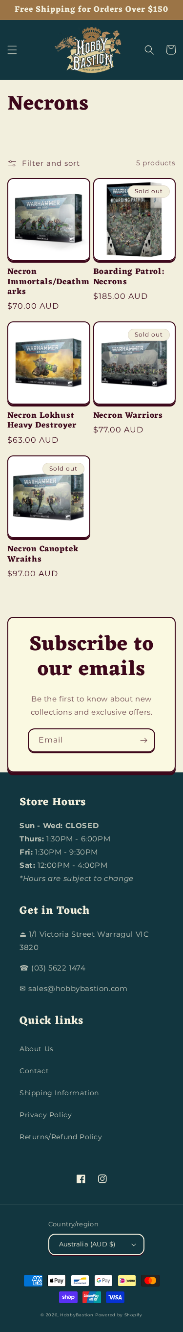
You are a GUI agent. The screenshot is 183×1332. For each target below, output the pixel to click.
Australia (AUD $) (87, 1244)
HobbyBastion (76, 1314)
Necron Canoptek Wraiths (43, 554)
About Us (37, 1048)
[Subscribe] (143, 740)
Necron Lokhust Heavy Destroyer (42, 421)
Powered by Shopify (118, 1314)
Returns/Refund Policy (61, 1136)
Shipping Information (59, 1092)
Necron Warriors (128, 416)
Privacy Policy (46, 1114)
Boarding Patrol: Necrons (128, 277)
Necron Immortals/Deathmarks (48, 282)
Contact (34, 1070)
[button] (12, 50)
